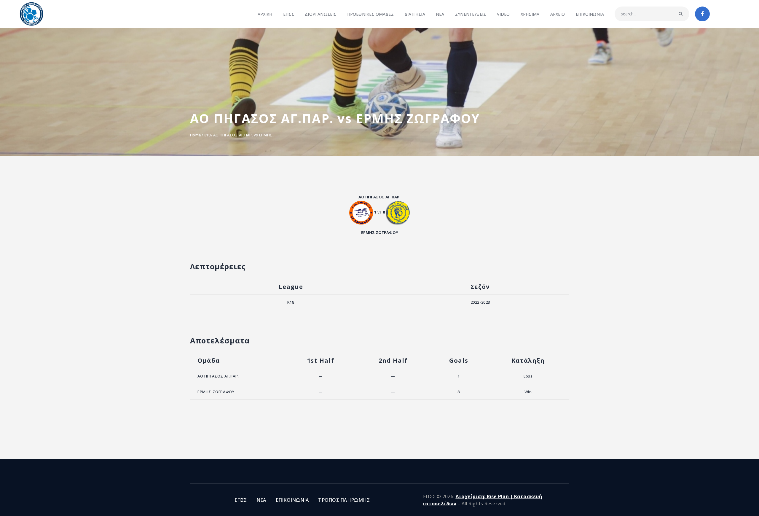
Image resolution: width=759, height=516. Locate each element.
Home (195, 135)
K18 (207, 135)
